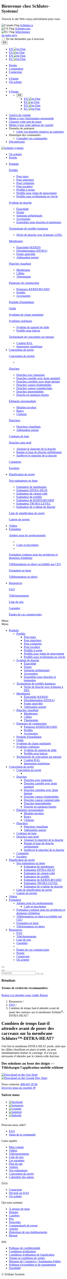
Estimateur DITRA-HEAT (32, 490)
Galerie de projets (19, 519)
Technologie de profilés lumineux (28, 228)
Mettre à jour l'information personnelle (31, 118)
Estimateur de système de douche (35, 506)
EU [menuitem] (11, 59)
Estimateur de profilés (29, 496)
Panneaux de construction (24, 282)
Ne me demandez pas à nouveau (25, 38)
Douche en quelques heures (32, 394)
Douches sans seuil (20, 442)
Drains (20, 212)
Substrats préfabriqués (29, 215)
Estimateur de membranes (31, 486)
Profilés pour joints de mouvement (36, 193)
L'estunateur (16, 68)
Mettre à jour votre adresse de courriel (31, 125)
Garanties (14, 608)
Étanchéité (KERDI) (28, 247)
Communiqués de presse (23, 1225)
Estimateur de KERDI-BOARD (35, 500)
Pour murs (22, 176)
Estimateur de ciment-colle (31, 493)
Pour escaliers (24, 186)
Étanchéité (22, 209)
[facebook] (16, 1102)
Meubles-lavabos (26, 407)
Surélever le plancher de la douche (36, 455)
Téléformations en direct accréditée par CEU (35, 564)
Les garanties (16, 1160)
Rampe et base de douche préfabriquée (39, 452)
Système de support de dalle (32, 327)
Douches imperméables (30, 391)
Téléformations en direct (23, 576)
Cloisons (21, 414)
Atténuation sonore (27, 257)
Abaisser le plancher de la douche (36, 448)
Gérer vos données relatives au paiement (40, 131)
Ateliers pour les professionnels (27, 535)
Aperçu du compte (20, 115)
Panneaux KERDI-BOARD (33, 289)
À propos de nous (19, 1208)
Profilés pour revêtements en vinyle (37, 196)
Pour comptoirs (25, 183)
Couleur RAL (24, 343)
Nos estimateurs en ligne (23, 480)
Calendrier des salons (21, 1177)
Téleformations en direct (30, 926)
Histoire (13, 1212)
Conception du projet (21, 766)
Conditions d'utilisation (22, 1251)
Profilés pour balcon (28, 330)
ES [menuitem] (11, 52)
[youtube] (15, 1108)
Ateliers (13, 1167)
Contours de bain (19, 436)
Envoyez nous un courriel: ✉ (18, 1087)
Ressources (15, 929)
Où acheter (15, 1196)
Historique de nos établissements (28, 1232)
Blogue (13, 1235)
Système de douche (20, 202)
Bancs (20, 410)
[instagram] (16, 1105)
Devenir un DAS (19, 1193)
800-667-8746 (28, 1084)
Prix (11, 1218)
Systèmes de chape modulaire (26, 314)
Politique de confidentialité (24, 1248)
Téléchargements (19, 595)
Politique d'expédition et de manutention (32, 1264)
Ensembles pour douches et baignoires (38, 222)
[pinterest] (15, 1112)
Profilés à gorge (25, 189)
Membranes (16, 241)
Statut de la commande (22, 1134)
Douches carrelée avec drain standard (38, 378)
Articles (13, 1228)
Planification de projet (22, 859)
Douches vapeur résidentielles (33, 384)
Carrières (14, 1215)
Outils (12, 308)
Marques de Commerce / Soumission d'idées (35, 1261)
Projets (13, 65)
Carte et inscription (27, 545)
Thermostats (23, 276)
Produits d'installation (21, 302)
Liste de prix (16, 601)
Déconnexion (17, 141)
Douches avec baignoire (30, 374)
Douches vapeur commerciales (34, 388)
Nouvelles (15, 1222)
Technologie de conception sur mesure (31, 336)
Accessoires (23, 218)
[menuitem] (14, 163)
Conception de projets (22, 356)
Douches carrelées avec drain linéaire (38, 381)
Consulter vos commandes (31, 138)
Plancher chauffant (20, 263)
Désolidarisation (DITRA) (31, 250)
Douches (14, 368)
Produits (14, 630)
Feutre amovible (25, 254)
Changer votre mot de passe (25, 121)
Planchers (14, 420)
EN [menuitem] (11, 49)
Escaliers (14, 468)
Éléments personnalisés (22, 401)
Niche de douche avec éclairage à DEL (39, 234)
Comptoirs (15, 461)
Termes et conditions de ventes (27, 1258)
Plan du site (16, 1163)
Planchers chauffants (28, 426)
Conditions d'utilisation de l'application (31, 1254)
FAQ (12, 589)
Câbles (20, 273)
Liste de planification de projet (26, 513)
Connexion (15, 72)
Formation (15, 899)
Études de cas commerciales (25, 614)
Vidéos (13, 525)
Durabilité (15, 1268)
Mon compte (16, 1147)
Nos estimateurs (18, 1170)
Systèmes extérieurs (20, 321)
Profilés (13, 170)
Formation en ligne (20, 570)
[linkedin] (15, 1115)
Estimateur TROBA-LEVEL (33, 503)
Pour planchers (25, 179)
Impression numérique (29, 346)
